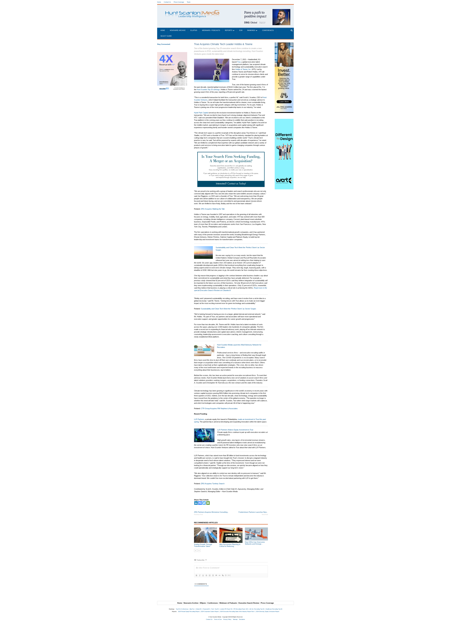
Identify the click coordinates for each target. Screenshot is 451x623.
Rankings (251, 30)
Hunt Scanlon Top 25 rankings (208, 89)
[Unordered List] (213, 575)
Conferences (268, 30)
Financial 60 (206, 609)
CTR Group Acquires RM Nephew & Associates (219, 408)
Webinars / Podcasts (211, 30)
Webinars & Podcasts (228, 603)
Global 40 (198, 609)
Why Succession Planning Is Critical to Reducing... (229, 545)
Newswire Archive (178, 30)
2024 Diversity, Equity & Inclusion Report (267, 611)
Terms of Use (218, 619)
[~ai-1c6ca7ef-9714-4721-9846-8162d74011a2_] (265, 10)
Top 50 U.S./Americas (182, 609)
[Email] (208, 503)
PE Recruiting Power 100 (241, 609)
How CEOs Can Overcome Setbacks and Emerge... (255, 543)
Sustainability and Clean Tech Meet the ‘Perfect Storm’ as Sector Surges (228, 309)
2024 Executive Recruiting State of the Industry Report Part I (237, 611)
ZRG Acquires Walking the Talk (213, 209)
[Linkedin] (196, 503)
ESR (240, 30)
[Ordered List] (209, 575)
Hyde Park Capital (201, 113)
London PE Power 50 (226, 609)
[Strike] (206, 575)
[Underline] (203, 575)
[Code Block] (219, 575)
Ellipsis (193, 30)
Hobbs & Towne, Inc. (243, 69)
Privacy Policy (227, 619)
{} (226, 575)
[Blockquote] (216, 575)
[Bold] (196, 575)
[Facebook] (200, 503)
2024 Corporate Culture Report (210, 611)
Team (188, 2)
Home (159, 2)
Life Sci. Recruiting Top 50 (256, 609)
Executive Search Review (249, 603)
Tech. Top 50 (215, 609)
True (239, 62)
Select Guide (166, 36)
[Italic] (199, 575)
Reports (228, 30)
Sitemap (235, 619)
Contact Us (167, 2)
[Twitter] (204, 503)
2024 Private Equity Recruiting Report (188, 611)
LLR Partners (199, 419)
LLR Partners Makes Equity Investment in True (235, 430)
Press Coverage (179, 2)
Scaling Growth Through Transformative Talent (203, 545)
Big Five (192, 609)
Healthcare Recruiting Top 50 (274, 609)
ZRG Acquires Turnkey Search (212, 484)
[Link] (222, 575)
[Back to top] (447, 619)
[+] (229, 575)
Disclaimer (242, 619)
